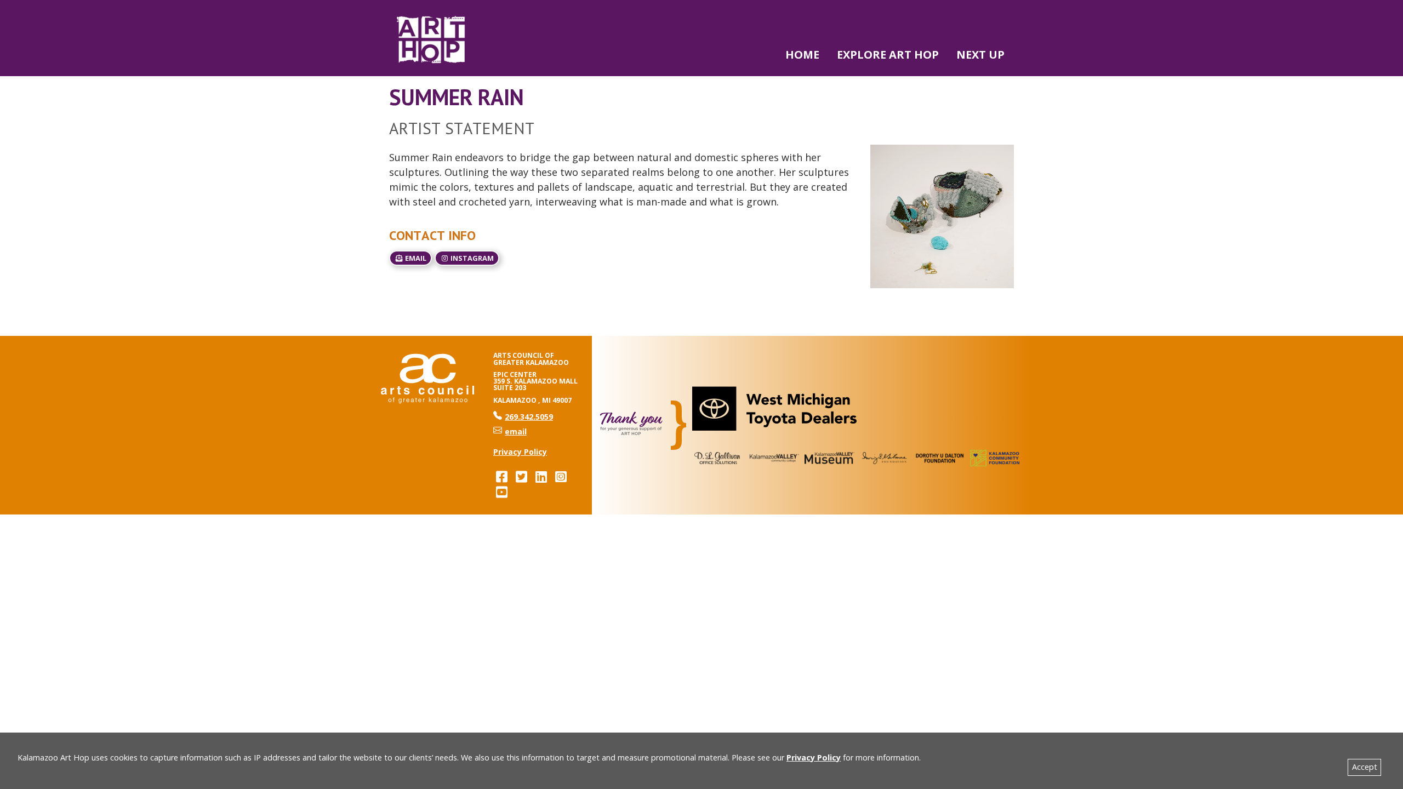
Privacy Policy (813, 757)
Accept (1364, 767)
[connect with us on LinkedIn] (541, 476)
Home (802, 54)
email (414, 258)
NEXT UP (980, 54)
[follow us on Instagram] (560, 476)
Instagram (471, 258)
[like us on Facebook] (501, 476)
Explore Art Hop (888, 54)
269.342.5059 (523, 416)
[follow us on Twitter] (521, 476)
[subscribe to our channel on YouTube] (501, 492)
